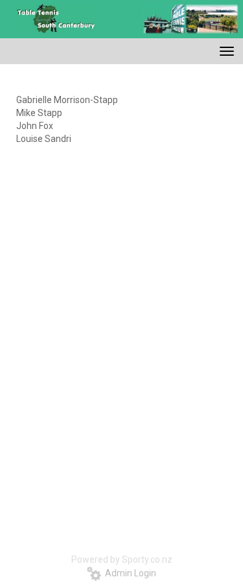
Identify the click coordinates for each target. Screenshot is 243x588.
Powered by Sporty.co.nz (121, 559)
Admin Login (128, 573)
